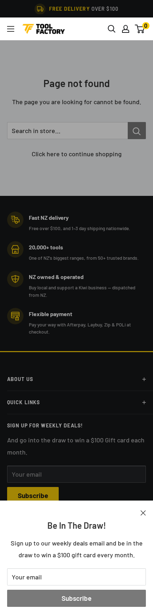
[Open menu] (10, 29)
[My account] (125, 29)
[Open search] (112, 29)
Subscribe (76, 598)
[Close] (143, 512)
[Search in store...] (137, 130)
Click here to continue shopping (77, 154)
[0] (140, 29)
